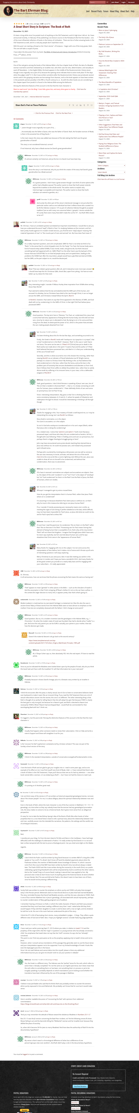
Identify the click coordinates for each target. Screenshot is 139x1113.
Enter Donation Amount (79, 1111)
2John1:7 (71, 432)
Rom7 (71, 296)
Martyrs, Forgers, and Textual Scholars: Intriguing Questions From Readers (111, 105)
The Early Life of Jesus (106, 37)
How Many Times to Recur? (80, 1105)
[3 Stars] (19, 24)
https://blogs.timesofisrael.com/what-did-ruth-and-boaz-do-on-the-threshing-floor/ (50, 1004)
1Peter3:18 (66, 344)
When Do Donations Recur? (80, 1100)
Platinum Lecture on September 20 (111, 44)
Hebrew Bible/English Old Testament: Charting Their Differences (108, 72)
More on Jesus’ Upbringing (108, 30)
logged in (26, 1054)
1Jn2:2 (39, 457)
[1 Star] (15, 24)
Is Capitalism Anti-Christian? (108, 89)
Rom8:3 (33, 300)
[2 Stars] (17, 24)
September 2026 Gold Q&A (108, 96)
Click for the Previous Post (44, 113)
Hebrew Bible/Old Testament (40, 97)
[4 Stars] (21, 24)
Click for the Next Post (63, 113)
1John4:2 (62, 432)
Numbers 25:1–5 (84, 1015)
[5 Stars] (23, 24)
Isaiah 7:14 (79, 928)
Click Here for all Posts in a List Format (110, 179)
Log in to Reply (47, 124)
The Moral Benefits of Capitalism (110, 82)
